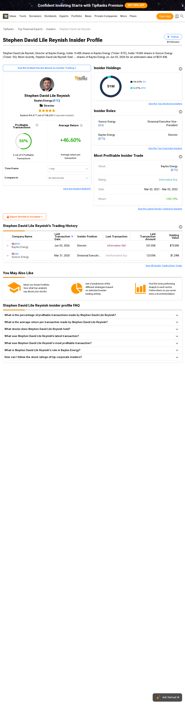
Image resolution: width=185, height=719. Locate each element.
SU (144, 81)
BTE (56, 100)
